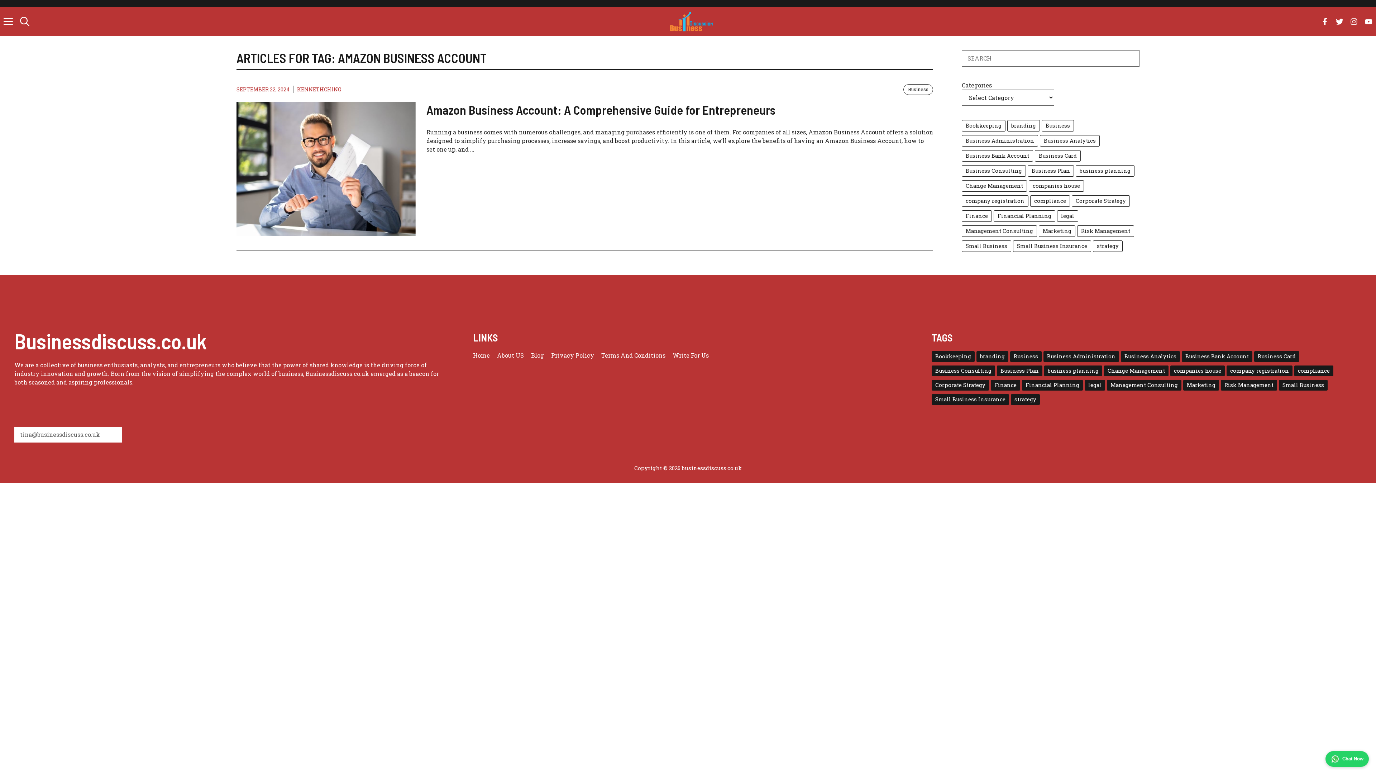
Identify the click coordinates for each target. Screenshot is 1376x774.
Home (481, 355)
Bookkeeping (984, 125)
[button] (24, 21)
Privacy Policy (572, 355)
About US (510, 355)
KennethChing (319, 89)
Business (918, 89)
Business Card (1058, 155)
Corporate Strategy (1101, 200)
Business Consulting (994, 170)
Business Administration (1000, 140)
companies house (1056, 185)
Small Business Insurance (1052, 246)
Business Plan (1051, 170)
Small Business (986, 246)
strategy (1108, 246)
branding (1023, 125)
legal (1067, 215)
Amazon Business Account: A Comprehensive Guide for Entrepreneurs (600, 109)
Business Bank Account (997, 155)
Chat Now (1352, 758)
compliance (1050, 200)
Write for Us (691, 355)
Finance (977, 215)
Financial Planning (1024, 215)
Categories (977, 85)
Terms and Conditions (633, 355)
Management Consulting (999, 231)
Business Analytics (1070, 140)
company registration (995, 200)
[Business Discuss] (691, 21)
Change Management (994, 185)
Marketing (1057, 231)
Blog (537, 355)
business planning (1105, 170)
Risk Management (1105, 231)
